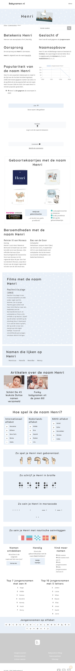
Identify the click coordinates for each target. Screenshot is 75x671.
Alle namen (62, 555)
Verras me (13, 563)
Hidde (22, 591)
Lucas (57, 591)
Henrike (31, 360)
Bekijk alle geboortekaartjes (36, 213)
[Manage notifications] (70, 667)
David (57, 610)
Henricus (12, 360)
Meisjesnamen (20, 656)
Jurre (57, 614)
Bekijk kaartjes (37, 561)
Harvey (21, 602)
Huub (22, 606)
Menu (70, 4)
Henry (39, 360)
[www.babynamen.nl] (17, 3)
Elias (57, 602)
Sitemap (55, 659)
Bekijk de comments (36, 148)
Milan (57, 595)
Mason (57, 599)
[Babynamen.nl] (37, 642)
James (57, 588)
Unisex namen (20, 659)
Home (5, 25)
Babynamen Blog (55, 653)
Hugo (22, 588)
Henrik (22, 360)
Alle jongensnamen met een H (61, 569)
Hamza (21, 595)
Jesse (57, 606)
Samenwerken (55, 656)
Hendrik (28, 55)
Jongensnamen (12, 25)
